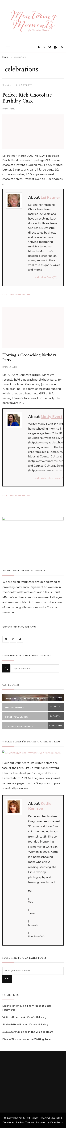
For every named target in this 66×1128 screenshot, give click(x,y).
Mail (37, 277)
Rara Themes (27, 1122)
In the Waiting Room (40, 1032)
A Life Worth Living (34, 1017)
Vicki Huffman (10, 1017)
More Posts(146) (57, 478)
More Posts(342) (36, 936)
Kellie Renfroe (39, 806)
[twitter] (20, 639)
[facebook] (5, 639)
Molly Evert (11, 367)
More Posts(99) (49, 277)
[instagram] (13, 639)
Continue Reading (13, 294)
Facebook (32, 925)
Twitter (31, 913)
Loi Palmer (10, 109)
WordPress (56, 1122)
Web (43, 478)
